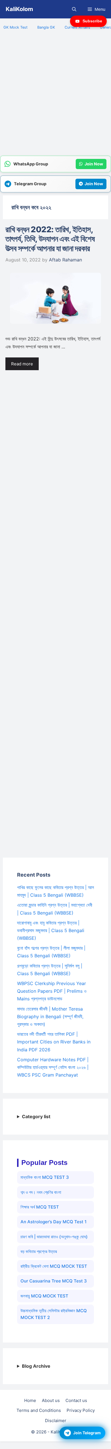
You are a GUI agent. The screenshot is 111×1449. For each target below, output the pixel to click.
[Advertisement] (55, 96)
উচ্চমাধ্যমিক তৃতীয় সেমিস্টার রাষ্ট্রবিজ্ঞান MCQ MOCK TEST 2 (53, 1314)
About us (51, 1400)
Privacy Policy (81, 1410)
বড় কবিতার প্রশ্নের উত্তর (38, 1251)
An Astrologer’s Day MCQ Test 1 (53, 1221)
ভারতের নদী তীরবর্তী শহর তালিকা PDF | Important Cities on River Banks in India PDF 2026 (54, 1041)
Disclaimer (55, 1420)
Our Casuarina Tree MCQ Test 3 (53, 1281)
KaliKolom (19, 9)
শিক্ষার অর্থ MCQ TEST (39, 1207)
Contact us (76, 1400)
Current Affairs (77, 27)
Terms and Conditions (39, 1410)
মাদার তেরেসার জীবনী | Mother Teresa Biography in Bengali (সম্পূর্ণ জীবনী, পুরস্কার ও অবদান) (50, 1016)
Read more (22, 363)
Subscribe (92, 21)
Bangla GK (46, 27)
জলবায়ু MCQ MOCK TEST (44, 1296)
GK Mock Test (15, 27)
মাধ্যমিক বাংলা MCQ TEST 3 (44, 1177)
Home (30, 1400)
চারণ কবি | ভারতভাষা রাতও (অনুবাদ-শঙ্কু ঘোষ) (54, 1236)
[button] (74, 9)
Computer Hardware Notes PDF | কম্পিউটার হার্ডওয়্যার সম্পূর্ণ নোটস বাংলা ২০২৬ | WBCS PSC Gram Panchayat (53, 1067)
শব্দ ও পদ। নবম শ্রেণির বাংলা (40, 1192)
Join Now (94, 163)
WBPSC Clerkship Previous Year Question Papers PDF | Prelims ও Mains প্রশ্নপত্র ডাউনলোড (52, 991)
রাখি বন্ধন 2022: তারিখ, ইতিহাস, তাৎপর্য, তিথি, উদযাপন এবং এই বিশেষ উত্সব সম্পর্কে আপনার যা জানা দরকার (50, 239)
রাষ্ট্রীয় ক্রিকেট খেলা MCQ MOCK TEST (53, 1266)
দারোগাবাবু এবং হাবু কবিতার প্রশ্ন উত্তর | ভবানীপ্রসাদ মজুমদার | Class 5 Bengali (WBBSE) (50, 930)
